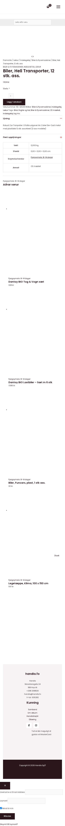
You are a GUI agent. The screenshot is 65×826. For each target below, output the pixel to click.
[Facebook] (29, 725)
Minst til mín (7, 808)
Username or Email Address (12, 792)
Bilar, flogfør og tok (22, 110)
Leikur (15, 60)
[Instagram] (36, 725)
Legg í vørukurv (14, 102)
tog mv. (17, 113)
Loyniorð (3, 801)
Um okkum (32, 713)
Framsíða (7, 60)
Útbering (32, 719)
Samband (32, 709)
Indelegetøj (25, 60)
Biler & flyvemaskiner (41, 60)
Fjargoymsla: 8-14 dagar (42, 157)
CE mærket (55, 110)
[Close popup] (5, 785)
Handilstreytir (32, 716)
